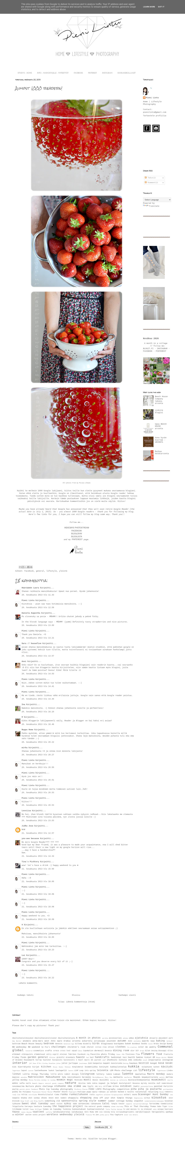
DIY (137, 1051)
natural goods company (54, 1083)
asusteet (111, 1041)
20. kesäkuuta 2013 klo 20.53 (38, 793)
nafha (22, 1083)
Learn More (149, 7)
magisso (15, 1077)
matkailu (118, 1077)
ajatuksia (141, 1038)
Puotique (81, 1092)
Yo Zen (96, 1115)
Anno (53, 1041)
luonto (127, 1074)
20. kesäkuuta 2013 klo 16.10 (38, 712)
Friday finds (19, 1057)
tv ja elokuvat (145, 1109)
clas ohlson (108, 1047)
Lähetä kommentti (28, 983)
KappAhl (106, 1063)
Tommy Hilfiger (36, 1109)
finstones (130, 1054)
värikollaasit (142, 1112)
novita (151, 1083)
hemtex (139, 1057)
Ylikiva (89, 1115)
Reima (161, 1092)
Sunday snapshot (134, 1101)
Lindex (170, 1071)
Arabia (67, 1041)
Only (100, 1086)
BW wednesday (19, 1047)
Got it (161, 7)
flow (138, 1054)
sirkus (147, 1098)
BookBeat (136, 1044)
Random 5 (122, 1092)
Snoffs (41, 1101)
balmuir (170, 1041)
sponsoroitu (69, 1101)
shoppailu (73, 1098)
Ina (23, 704)
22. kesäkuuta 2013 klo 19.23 (38, 950)
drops (142, 1051)
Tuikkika (67, 1109)
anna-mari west (41, 1041)
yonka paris (104, 1115)
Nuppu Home (27, 730)
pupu (89, 1092)
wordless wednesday (60, 1114)
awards (145, 1041)
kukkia (133, 1066)
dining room (121, 1050)
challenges (58, 1047)
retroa (24, 1095)
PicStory (77, 1089)
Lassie (30, 1070)
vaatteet (38, 1112)
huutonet (47, 1060)
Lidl (135, 1071)
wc (13, 1115)
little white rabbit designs (64, 1074)
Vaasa (16, 1112)
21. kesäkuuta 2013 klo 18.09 (38, 919)
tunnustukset (79, 1109)
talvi (105, 1103)
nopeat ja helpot (108, 1083)
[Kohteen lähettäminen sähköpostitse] (20, 567)
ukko (155, 1109)
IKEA (130, 1060)
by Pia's (45, 1047)
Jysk (90, 1063)
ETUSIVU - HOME (25, 73)
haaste (80, 1057)
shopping (85, 1098)
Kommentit (152, 183)
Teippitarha (17, 1107)
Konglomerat (77, 1067)
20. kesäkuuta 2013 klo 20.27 (38, 755)
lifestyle (51, 571)
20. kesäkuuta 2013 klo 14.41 (38, 686)
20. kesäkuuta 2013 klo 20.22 (38, 742)
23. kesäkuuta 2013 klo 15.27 (38, 965)
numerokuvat (167, 1083)
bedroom (49, 1043)
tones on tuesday (52, 1109)
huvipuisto (57, 1060)
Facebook (29, 571)
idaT (104, 1060)
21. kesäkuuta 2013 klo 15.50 (38, 869)
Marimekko (86, 1077)
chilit (90, 1047)
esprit (56, 1054)
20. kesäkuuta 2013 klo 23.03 (38, 820)
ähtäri (135, 1115)
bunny (170, 1044)
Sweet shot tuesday (35, 1103)
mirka (24, 748)
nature (70, 1083)
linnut (16, 1074)
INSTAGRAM (107, 73)
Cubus (80, 1051)
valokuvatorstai (61, 1112)
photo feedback (32, 1089)
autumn (122, 1041)
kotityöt (104, 1067)
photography (66, 1089)
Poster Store (60, 1092)
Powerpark (73, 1092)
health (131, 1057)
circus (98, 1047)
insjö (145, 1060)
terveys (29, 1106)
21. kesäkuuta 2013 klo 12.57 (38, 833)
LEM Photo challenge (121, 1070)
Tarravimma (154, 1104)
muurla (170, 1080)
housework (29, 1060)
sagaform (99, 1095)
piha (134, 1089)
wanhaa (169, 1112)
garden (32, 1057)
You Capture (116, 1115)
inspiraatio (154, 1060)
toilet (26, 1109)
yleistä (63, 571)
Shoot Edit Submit (58, 1098)
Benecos (58, 1044)
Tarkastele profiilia (154, 116)
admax (131, 1038)
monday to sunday (48, 1080)
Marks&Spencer (98, 1077)
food (159, 1054)
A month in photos (88, 1038)
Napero (41, 1083)
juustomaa (83, 1063)
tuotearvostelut (95, 1109)
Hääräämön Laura (30, 588)
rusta (92, 1095)
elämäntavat (39, 1054)
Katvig (125, 1063)
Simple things (124, 1098)
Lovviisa (26, 811)
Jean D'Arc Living (40, 1063)
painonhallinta (147, 1086)
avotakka (137, 1041)
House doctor (161, 1057)
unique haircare (165, 1109)
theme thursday (117, 1106)
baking (160, 1041)
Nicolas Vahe (84, 1083)
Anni (24, 661)
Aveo (130, 1041)
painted (158, 1086)
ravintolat (141, 1092)
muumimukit (158, 1080)
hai (87, 1057)
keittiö (144, 1063)
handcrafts (102, 1057)
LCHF (76, 1071)
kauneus (133, 1063)
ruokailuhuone (78, 1094)
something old (52, 1101)
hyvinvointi (69, 1060)
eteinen (63, 1054)
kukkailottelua (118, 1067)
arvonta (76, 1041)
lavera (70, 1070)
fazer (118, 1054)
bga (72, 1044)
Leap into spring (87, 1071)
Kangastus (97, 1063)
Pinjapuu (27, 1092)
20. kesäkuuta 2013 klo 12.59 (38, 607)
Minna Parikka (34, 1080)
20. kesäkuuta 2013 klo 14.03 (38, 674)
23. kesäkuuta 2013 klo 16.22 (38, 978)
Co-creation (132, 1047)
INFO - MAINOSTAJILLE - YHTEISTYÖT (53, 73)
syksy (67, 1103)
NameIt (34, 1083)
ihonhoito (112, 1060)
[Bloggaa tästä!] (23, 567)
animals (27, 1041)
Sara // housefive (31, 643)
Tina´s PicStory (30, 862)
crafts (48, 1051)
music (95, 1080)
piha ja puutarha (150, 1089)
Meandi (136, 1077)
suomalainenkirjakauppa (154, 1101)
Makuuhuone (53, 1077)
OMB (96, 1086)
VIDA (101, 1112)
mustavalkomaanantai (139, 1080)
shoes (44, 1098)
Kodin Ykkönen (65, 1067)
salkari (127, 1095)
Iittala (123, 1060)
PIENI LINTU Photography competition (109, 1089)
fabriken (72, 1054)
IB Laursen (96, 1060)
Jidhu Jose (27, 826)
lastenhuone (40, 1070)
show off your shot (104, 1098)
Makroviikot (36, 1077)
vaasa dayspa (26, 1112)
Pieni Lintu (28, 600)
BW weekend (34, 1047)
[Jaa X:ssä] (25, 567)
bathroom (16, 1044)
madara (170, 1074)
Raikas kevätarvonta (162, 452)
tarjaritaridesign (140, 1104)
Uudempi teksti (25, 995)
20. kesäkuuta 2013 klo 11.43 (38, 595)
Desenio (108, 1051)
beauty (39, 1044)
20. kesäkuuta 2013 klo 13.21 (38, 638)
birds (96, 1043)
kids (14, 1067)
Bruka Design (160, 1044)
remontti (169, 1092)
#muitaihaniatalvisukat (46, 1038)
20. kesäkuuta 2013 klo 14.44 (38, 699)
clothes (120, 1047)
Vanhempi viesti (127, 995)
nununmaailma (18, 1086)
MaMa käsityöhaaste (71, 1077)
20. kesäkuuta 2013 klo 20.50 (38, 767)
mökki (15, 1083)
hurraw (39, 1060)
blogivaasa (107, 1044)
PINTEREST (92, 73)
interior (19, 1063)
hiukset (147, 1057)
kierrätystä (24, 1067)
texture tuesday (42, 1106)
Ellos (170, 1051)
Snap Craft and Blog (29, 1101)
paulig (15, 1089)
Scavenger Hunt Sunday (153, 1094)
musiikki (104, 1080)
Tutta (108, 1109)
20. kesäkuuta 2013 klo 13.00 (38, 625)
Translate (154, 206)
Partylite (168, 1086)
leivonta (102, 1070)
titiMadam (16, 1109)
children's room (76, 1047)
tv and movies (130, 1109)
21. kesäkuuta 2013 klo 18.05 (38, 881)
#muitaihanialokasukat (23, 1038)
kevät (169, 1063)
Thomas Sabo (155, 1107)
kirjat (35, 1067)
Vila (113, 1112)
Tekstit (151, 178)
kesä (161, 1063)
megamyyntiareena (150, 1077)
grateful (61, 1057)
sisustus (158, 1097)
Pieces (85, 1089)
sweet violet (56, 1104)
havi (125, 1057)
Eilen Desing (151, 1051)
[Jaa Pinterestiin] (31, 567)
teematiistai (167, 1104)
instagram (167, 1060)
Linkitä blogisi (159, 411)
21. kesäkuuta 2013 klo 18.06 (38, 894)
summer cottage (116, 1101)
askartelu (87, 1041)
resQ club (16, 1095)
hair (92, 1057)
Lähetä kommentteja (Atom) (80, 1002)
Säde (75, 1104)
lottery (100, 1074)
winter (19, 1114)
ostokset (126, 1086)
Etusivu (76, 995)
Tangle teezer (118, 1104)
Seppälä (15, 1098)
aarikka (105, 1038)
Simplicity (138, 1098)
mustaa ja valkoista (118, 1080)
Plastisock (36, 1092)
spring (83, 1101)
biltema (78, 1044)
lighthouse (161, 1070)
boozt (150, 1044)
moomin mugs (65, 1080)
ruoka (64, 1094)
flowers (147, 1054)
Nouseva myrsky (140, 1083)
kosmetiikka (91, 1067)
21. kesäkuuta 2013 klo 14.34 (38, 856)
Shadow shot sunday (30, 1098)
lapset (24, 1071)
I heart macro (82, 1060)
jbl (30, 1063)
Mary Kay (108, 1077)
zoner (126, 1115)
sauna (134, 1095)
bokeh (128, 1044)
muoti (87, 1080)
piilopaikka (168, 1089)
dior (133, 1051)
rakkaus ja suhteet (107, 1092)
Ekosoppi (162, 1051)
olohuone (60, 1086)
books (144, 1044)
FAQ (88, 1054)
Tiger (164, 1107)
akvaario (153, 1038)
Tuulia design (116, 1109)
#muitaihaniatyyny (66, 1038)
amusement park (166, 1038)
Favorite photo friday (102, 1054)
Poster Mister (47, 1092)
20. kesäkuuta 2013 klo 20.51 (38, 780)
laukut (51, 1071)
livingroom (87, 1074)
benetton (67, 1044)
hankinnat (116, 1057)
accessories (115, 1038)
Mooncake (78, 1080)
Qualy (94, 1092)
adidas (125, 1038)
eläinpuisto (27, 1054)
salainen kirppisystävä (113, 1095)
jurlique (73, 1063)
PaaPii (136, 1086)
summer (102, 1101)
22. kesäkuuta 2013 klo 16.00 (38, 937)
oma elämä (74, 1086)
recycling (153, 1092)
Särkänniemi (83, 1104)
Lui (23, 955)
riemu (56, 1095)
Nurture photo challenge (39, 1086)
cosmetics (38, 1051)
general (40, 571)
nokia (94, 1083)
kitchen (46, 1067)
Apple (59, 1041)
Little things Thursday (36, 1074)
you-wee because (30, 838)
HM (154, 1057)
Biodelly (87, 1044)
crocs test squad (68, 1051)
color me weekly (147, 1047)
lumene (109, 1074)
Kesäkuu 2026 (151, 338)
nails (28, 1083)
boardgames (119, 1044)
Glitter (52, 1057)
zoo (130, 1115)
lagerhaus (16, 1070)
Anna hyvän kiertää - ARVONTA (160, 440)
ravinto (130, 1092)
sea (171, 1095)
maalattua (140, 1074)
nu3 (158, 1083)
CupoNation (88, 1051)
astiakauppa (99, 1041)
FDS (123, 1054)
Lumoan (116, 1074)
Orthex (116, 1086)
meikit (162, 1077)
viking (107, 1112)
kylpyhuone (147, 1067)
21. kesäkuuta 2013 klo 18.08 (38, 907)
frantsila (168, 1054)
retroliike (32, 1095)
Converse (29, 1051)
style (92, 1101)
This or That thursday (136, 1106)
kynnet (156, 1067)
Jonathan (51, 1063)
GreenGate (70, 1057)
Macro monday (156, 1074)
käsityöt (167, 1067)
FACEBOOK (78, 73)
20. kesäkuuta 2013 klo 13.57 (38, 656)
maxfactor (128, 1077)
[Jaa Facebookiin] (28, 567)
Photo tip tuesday (49, 1089)
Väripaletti (158, 1112)
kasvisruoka (116, 1063)
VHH (96, 1112)
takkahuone (96, 1104)
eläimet (16, 1054)
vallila (49, 1112)
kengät (153, 1063)
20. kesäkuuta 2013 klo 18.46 (38, 724)
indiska (137, 1060)
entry (48, 1054)
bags (153, 1041)
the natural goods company (97, 1107)
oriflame (107, 1086)
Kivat (55, 1067)
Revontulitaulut (45, 1095)
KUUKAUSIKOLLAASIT (127, 73)
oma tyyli (88, 1086)
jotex (58, 1063)
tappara (129, 1104)
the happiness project (67, 1106)
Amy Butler (16, 1041)
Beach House (28, 1044)
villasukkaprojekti (125, 1112)
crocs (56, 1051)
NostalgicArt (125, 1083)
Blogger (112, 1139)
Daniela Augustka (31, 613)
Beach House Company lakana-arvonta (161, 399)
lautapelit (61, 1070)
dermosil (99, 1051)
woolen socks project (35, 1115)
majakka (24, 1077)
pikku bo (17, 1092)
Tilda (170, 1106)
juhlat (64, 1063)
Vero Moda (89, 1112)
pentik (22, 1089)
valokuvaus (77, 1112)
